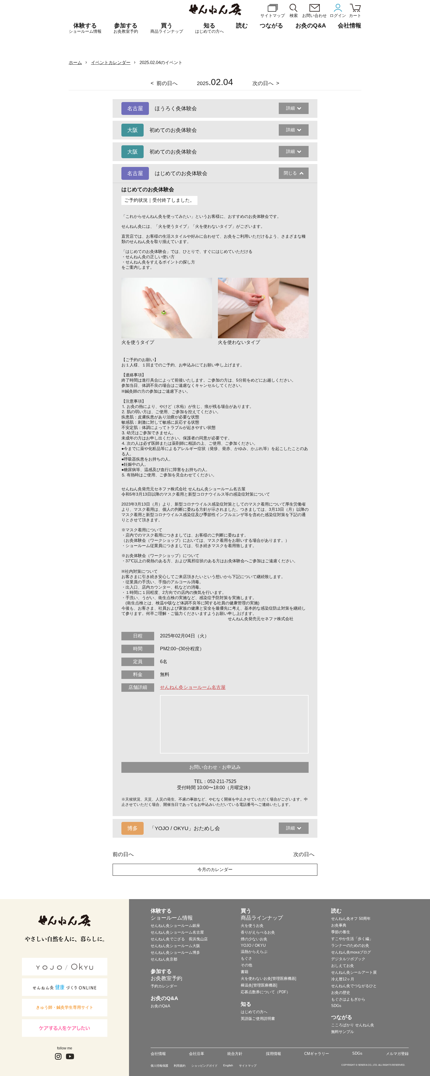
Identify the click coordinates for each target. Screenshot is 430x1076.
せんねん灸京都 (164, 959)
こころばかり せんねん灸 (352, 1025)
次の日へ (263, 83)
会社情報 (158, 1053)
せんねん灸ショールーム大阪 (175, 946)
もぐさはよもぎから (348, 999)
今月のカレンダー (215, 869)
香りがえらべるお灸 (258, 932)
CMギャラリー (316, 1053)
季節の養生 (340, 932)
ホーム (75, 62)
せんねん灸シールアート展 (354, 972)
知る (209, 28)
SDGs (336, 1005)
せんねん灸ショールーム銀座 (175, 925)
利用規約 (179, 1065)
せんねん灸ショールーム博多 (175, 952)
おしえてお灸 (342, 965)
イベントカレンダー (110, 62)
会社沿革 (196, 1053)
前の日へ (167, 83)
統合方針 (234, 1053)
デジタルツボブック (348, 959)
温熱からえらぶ (254, 951)
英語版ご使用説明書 (258, 1018)
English (228, 1065)
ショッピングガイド (204, 1065)
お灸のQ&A (310, 25)
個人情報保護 (159, 1065)
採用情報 (273, 1053)
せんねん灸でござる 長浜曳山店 (179, 939)
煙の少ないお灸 (254, 939)
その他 (246, 965)
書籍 (244, 972)
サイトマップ (248, 1065)
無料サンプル (342, 1032)
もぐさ (246, 958)
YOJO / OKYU (253, 945)
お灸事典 (338, 925)
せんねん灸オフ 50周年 (351, 918)
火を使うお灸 (252, 925)
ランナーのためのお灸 (350, 945)
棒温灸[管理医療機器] (259, 985)
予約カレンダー (164, 986)
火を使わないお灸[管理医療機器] (268, 978)
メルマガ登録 (397, 1053)
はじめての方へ (254, 1012)
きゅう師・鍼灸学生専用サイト (64, 1007)
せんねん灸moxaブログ (351, 952)
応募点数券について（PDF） (265, 992)
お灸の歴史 (340, 992)
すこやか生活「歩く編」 (352, 939)
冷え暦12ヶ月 (342, 979)
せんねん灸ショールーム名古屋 (193, 687)
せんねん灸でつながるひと (354, 986)
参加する (125, 28)
